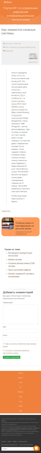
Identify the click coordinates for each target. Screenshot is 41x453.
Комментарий (7, 303)
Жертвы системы (15, 259)
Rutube (9, 441)
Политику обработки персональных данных (21, 428)
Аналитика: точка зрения (17, 47)
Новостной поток (33, 62)
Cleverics (3, 420)
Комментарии (9, 50)
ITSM (21, 95)
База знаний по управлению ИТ (9, 444)
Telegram (3, 441)
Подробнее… (6, 211)
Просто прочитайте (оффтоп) (19, 270)
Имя (5, 327)
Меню (9, 2)
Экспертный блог (22, 441)
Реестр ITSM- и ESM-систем (26, 444)
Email (5, 335)
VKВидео (14, 441)
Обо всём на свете (30, 47)
